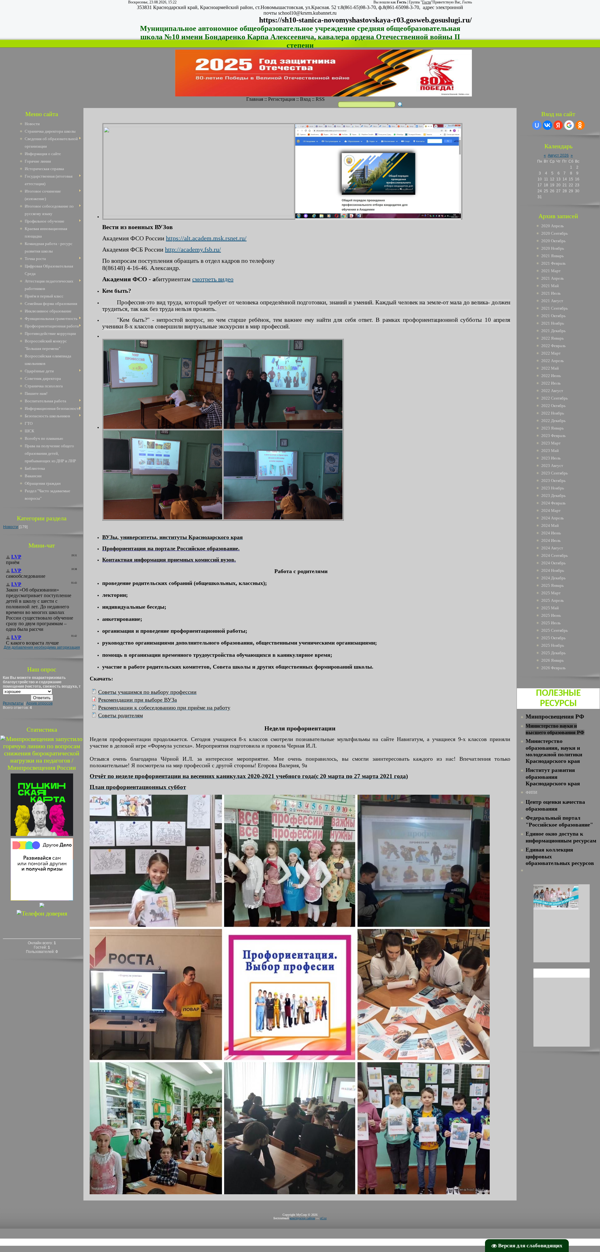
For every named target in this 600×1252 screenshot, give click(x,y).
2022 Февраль (553, 345)
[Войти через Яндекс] (558, 125)
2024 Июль (551, 540)
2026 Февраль (553, 667)
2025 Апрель (552, 600)
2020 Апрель (552, 225)
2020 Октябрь (553, 240)
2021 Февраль (553, 263)
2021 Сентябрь (554, 308)
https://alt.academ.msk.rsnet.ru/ (206, 238)
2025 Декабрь (553, 653)
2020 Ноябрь (552, 248)
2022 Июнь (551, 375)
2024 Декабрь (553, 578)
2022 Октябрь (553, 405)
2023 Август (552, 465)
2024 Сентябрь (554, 555)
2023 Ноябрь (552, 488)
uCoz (323, 1218)
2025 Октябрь (553, 638)
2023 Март (551, 443)
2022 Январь (552, 338)
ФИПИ (531, 792)
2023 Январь (552, 428)
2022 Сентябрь (554, 398)
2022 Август (552, 390)
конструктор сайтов (302, 1218)
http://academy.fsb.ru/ (193, 249)
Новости (10, 527)
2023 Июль (551, 458)
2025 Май (550, 608)
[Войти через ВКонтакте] (547, 125)
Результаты (13, 703)
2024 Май (550, 525)
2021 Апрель (552, 278)
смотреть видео (212, 279)
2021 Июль (551, 293)
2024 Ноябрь (552, 570)
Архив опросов (39, 703)
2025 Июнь (551, 615)
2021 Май (550, 285)
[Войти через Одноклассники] (580, 125)
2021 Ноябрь (552, 323)
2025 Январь (552, 585)
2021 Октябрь (553, 315)
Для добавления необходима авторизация (42, 647)
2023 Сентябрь (554, 473)
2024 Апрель (552, 518)
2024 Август (552, 548)
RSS (320, 99)
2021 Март (551, 270)
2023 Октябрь (553, 480)
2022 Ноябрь (552, 413)
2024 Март (551, 510)
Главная (254, 99)
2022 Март (551, 353)
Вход (305, 99)
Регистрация (281, 99)
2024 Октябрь (553, 563)
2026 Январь (552, 660)
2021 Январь (552, 255)
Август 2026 (558, 155)
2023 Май (550, 450)
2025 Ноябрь (552, 645)
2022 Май (550, 368)
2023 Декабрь (553, 495)
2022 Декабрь (553, 420)
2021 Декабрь (553, 330)
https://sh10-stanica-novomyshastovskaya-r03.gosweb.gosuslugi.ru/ (365, 20)
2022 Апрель (552, 360)
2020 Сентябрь (554, 233)
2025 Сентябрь (554, 630)
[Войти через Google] (569, 125)
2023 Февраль (553, 435)
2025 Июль (551, 623)
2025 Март (551, 593)
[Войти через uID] (537, 125)
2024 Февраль (553, 503)
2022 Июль (551, 383)
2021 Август (552, 300)
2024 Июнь (551, 533)
